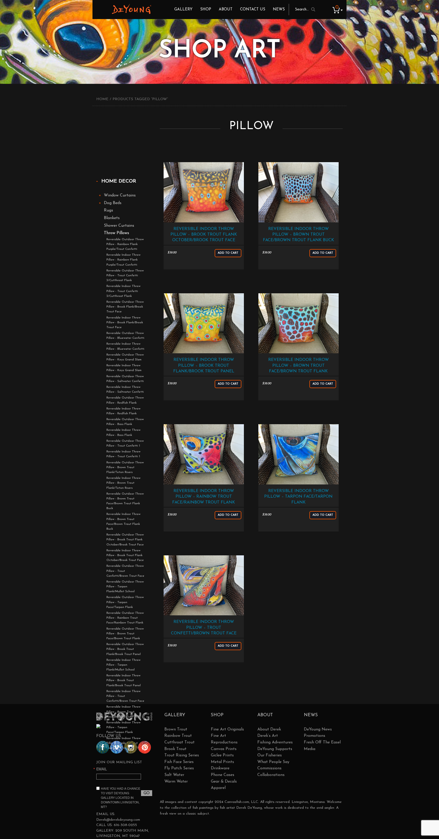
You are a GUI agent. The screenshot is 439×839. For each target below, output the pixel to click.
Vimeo (116, 747)
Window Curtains (120, 195)
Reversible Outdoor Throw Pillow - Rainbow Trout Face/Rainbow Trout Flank (125, 618)
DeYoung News (318, 729)
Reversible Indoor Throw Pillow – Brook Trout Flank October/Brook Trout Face (203, 234)
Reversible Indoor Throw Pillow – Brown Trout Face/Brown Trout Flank (298, 365)
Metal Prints (222, 762)
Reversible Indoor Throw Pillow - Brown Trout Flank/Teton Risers (123, 483)
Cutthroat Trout (179, 742)
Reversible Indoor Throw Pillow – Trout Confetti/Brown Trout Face (204, 627)
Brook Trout (175, 749)
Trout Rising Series (181, 755)
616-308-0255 (125, 825)
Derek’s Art (267, 736)
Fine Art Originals (227, 729)
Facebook (102, 747)
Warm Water (176, 782)
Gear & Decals (224, 782)
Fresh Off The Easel (322, 742)
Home (102, 99)
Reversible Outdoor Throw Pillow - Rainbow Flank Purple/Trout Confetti (125, 244)
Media (309, 749)
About (225, 9)
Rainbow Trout (178, 736)
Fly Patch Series (179, 768)
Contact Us (252, 9)
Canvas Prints (224, 749)
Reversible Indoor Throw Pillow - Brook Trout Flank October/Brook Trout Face (125, 555)
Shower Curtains (119, 226)
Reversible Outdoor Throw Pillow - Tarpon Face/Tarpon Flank (125, 602)
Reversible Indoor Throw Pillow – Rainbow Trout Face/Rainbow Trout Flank (203, 497)
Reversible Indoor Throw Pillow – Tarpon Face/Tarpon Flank (298, 497)
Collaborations (271, 775)
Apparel (218, 788)
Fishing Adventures (275, 742)
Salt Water (174, 775)
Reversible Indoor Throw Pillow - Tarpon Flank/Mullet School (123, 665)
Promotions (314, 736)
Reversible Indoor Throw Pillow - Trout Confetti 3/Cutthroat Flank (123, 291)
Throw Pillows (116, 233)
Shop (205, 9)
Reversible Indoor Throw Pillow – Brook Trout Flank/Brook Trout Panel (203, 365)
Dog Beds (112, 203)
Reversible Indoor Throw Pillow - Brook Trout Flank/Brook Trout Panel (123, 680)
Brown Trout (175, 729)
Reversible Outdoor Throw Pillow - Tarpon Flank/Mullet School (125, 586)
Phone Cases (222, 775)
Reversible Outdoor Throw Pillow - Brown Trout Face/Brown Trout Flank (125, 633)
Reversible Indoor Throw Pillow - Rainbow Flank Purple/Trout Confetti (123, 259)
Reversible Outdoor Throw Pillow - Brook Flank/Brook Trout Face (125, 306)
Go (147, 793)
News (279, 9)
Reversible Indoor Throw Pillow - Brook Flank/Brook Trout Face (124, 322)
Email (101, 769)
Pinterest (144, 747)
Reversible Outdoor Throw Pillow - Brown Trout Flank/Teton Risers (125, 467)
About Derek (269, 729)
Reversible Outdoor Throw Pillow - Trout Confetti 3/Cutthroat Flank (125, 275)
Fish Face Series (179, 762)
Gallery (183, 9)
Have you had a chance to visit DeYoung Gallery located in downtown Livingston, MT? (120, 797)
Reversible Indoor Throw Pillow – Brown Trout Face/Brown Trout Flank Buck (298, 234)
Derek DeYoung (131, 9)
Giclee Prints (222, 755)
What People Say (273, 762)
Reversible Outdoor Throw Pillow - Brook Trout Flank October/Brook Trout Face (125, 539)
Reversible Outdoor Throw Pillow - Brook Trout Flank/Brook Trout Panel (125, 649)
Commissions (269, 768)
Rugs (108, 210)
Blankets (112, 218)
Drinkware (220, 768)
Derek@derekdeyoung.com (118, 820)
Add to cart (228, 253)
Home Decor (118, 181)
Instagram (130, 747)
